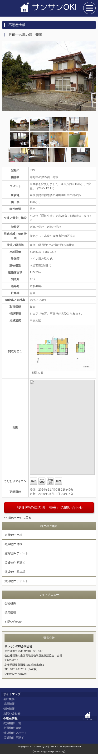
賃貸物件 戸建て (15, 562)
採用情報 (10, 612)
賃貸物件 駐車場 (15, 571)
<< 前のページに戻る (17, 517)
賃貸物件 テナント (16, 581)
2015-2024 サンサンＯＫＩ (44, 746)
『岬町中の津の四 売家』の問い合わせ (49, 508)
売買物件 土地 (13, 535)
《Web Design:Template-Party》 (49, 751)
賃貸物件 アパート (16, 553)
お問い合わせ (13, 621)
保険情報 (9, 708)
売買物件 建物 (13, 544)
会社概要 (10, 603)
